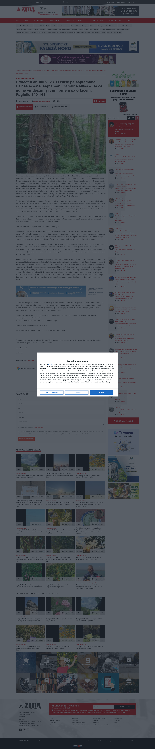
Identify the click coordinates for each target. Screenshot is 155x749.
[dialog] (77, 374)
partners (51, 364)
